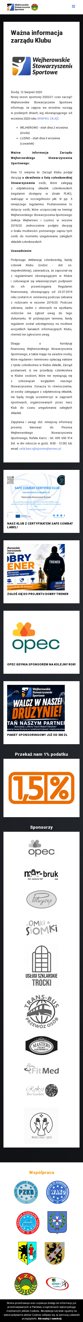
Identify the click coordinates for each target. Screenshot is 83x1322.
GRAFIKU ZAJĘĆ (48, 118)
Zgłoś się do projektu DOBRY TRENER (37, 594)
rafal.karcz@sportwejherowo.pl (40, 448)
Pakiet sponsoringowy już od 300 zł (37, 735)
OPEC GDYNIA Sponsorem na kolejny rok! (41, 664)
